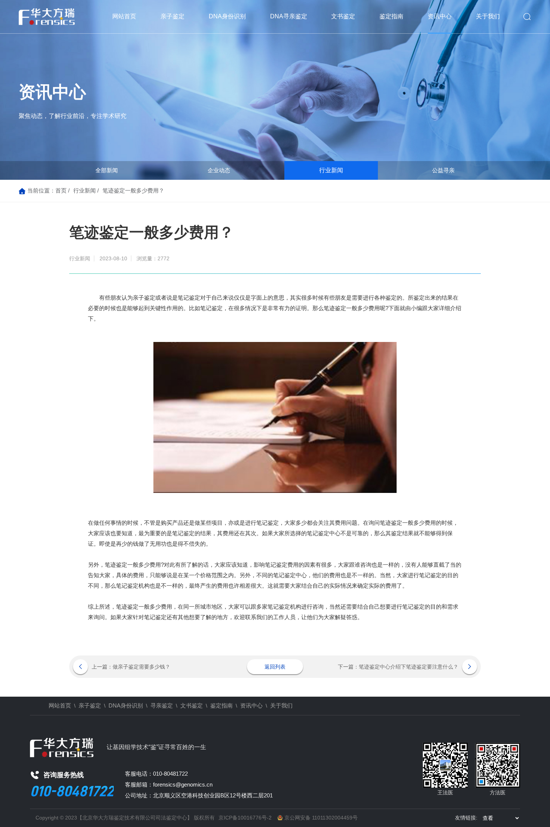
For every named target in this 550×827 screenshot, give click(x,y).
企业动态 (219, 170)
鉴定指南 (391, 16)
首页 (61, 190)
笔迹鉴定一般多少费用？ (133, 190)
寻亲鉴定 (161, 705)
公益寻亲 (443, 170)
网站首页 (124, 16)
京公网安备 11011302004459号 (321, 818)
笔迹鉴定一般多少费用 (352, 308)
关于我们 (488, 16)
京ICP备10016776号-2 (245, 818)
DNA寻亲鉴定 (288, 16)
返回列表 (275, 667)
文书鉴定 (343, 16)
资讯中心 (440, 16)
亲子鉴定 (172, 16)
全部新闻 (106, 170)
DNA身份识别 (227, 16)
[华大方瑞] (47, 16)
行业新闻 (331, 170)
